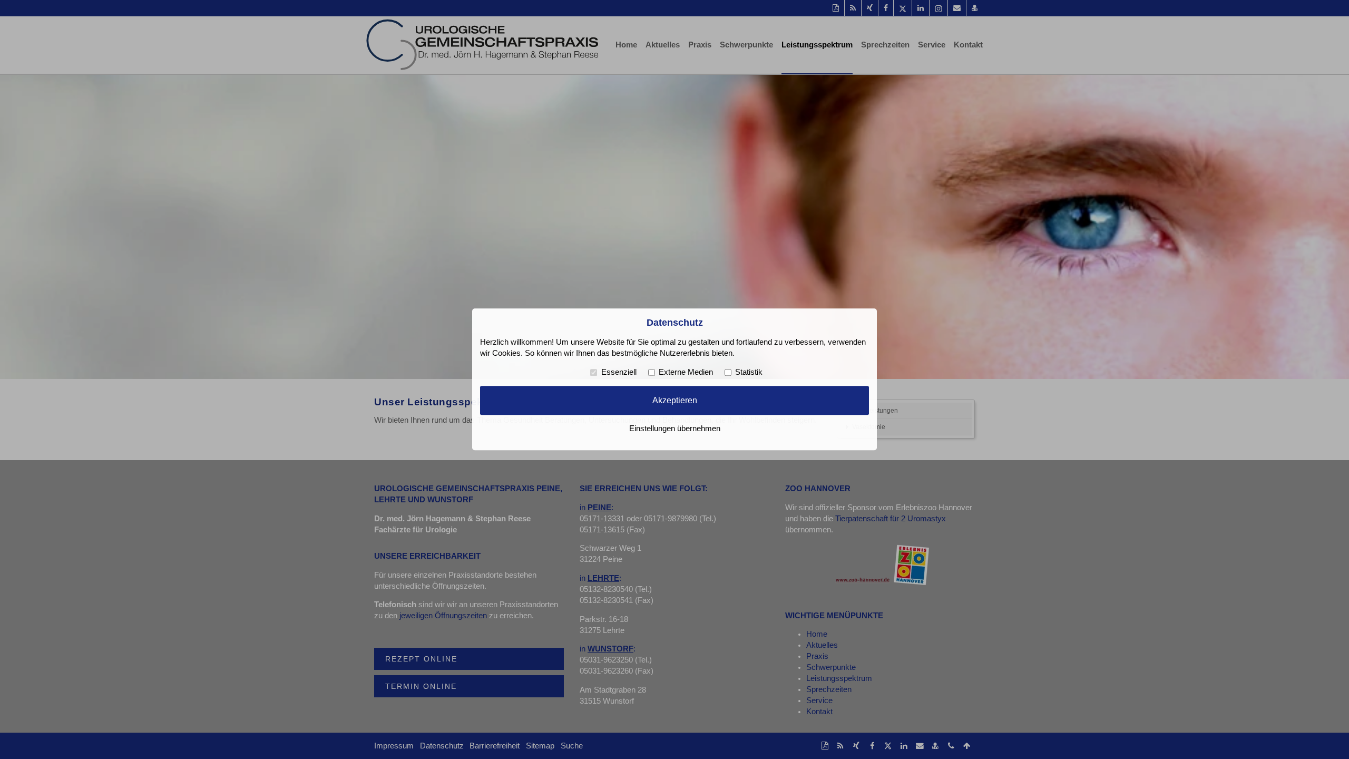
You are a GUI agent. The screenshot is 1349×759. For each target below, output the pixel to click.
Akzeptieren (674, 400)
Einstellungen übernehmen (674, 429)
